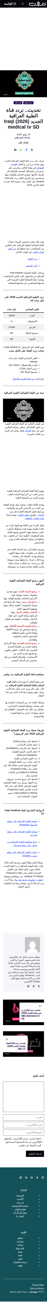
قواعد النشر (20, 1209)
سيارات (20, 1241)
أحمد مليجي (18, 137)
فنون (20, 1258)
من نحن (20, 1202)
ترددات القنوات (28, 102)
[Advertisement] (23, 33)
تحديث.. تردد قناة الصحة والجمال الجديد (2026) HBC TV (16, 1046)
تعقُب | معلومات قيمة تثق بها (28, 880)
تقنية (20, 1255)
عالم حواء (20, 1248)
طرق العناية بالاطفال (34, 518)
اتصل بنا (20, 1216)
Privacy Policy (38, 1285)
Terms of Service (37, 1288)
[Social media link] (32, 149)
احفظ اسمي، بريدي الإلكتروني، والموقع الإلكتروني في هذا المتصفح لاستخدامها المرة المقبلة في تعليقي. (23, 1142)
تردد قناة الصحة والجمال (23, 379)
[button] (23, 4)
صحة (20, 1251)
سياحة (20, 1245)
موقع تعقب (33, 1292)
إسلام (20, 1238)
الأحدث (20, 1199)
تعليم (20, 1265)
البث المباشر (31, 266)
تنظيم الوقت (24, 515)
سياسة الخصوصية (20, 1205)
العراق (28, 430)
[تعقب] (37, 4)
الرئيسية (20, 1195)
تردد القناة (32, 259)
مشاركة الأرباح (20, 1212)
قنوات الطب (18, 102)
